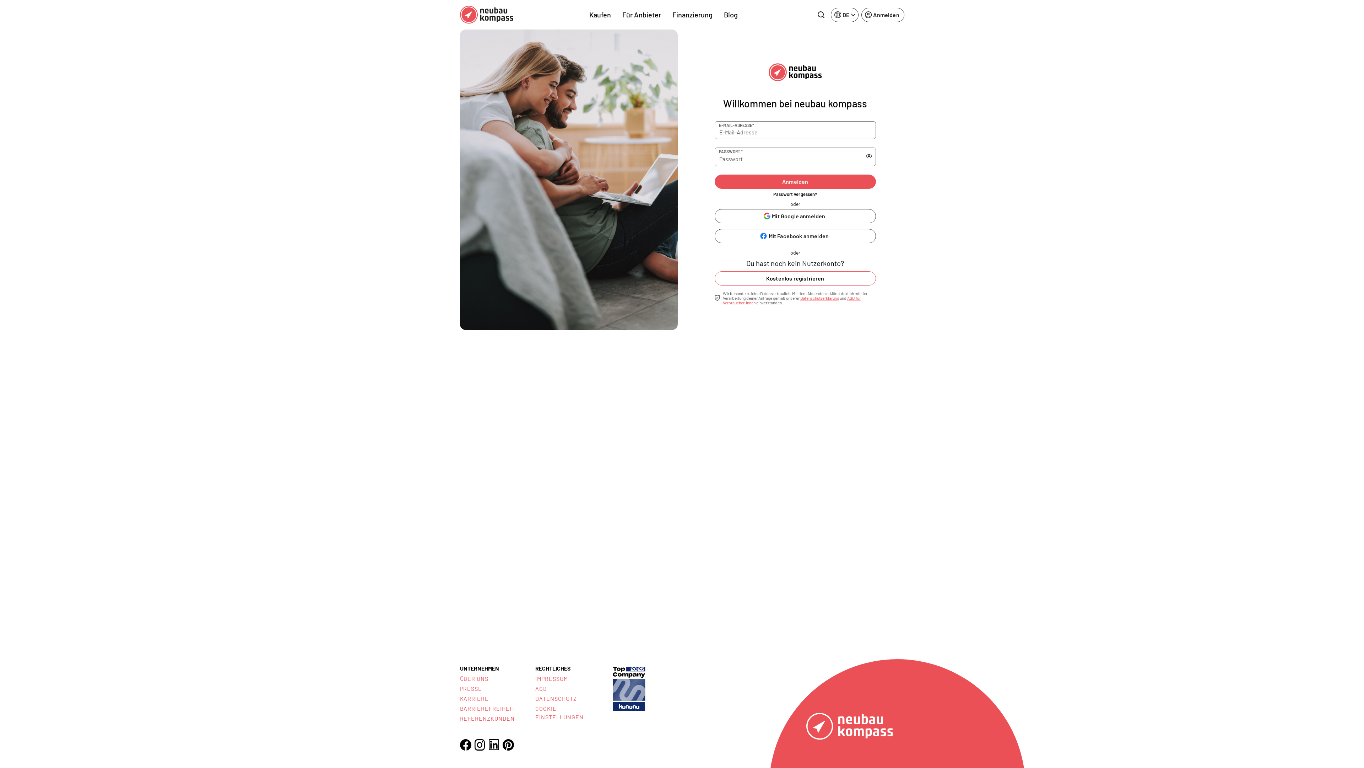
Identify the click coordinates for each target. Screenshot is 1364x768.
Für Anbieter (641, 14)
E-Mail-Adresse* (736, 125)
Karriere (474, 698)
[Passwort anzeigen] (869, 156)
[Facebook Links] (465, 745)
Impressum (551, 678)
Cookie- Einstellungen (559, 712)
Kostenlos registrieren (795, 278)
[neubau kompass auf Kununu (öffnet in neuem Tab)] (629, 688)
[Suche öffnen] (821, 15)
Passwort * (731, 151)
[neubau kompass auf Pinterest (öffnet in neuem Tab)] (508, 745)
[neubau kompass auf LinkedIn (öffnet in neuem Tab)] (494, 745)
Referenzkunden (487, 718)
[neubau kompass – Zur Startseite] (486, 15)
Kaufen (600, 14)
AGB (541, 688)
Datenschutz (556, 698)
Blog (731, 14)
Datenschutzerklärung (819, 297)
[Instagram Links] (480, 745)
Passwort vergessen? (795, 194)
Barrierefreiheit (487, 708)
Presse (471, 688)
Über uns (474, 678)
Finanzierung (692, 14)
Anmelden (795, 181)
